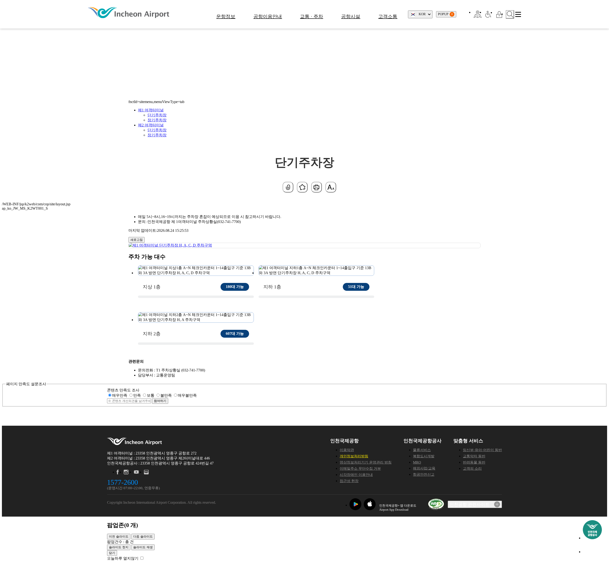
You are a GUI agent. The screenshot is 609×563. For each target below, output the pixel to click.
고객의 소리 (472, 468)
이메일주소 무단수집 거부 (360, 468)
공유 (288, 187)
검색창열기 (510, 14)
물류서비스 (422, 450)
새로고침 (136, 240)
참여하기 (160, 401)
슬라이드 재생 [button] (143, 547)
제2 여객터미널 (151, 125)
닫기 (112, 553)
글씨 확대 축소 (330, 187)
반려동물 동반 (474, 462)
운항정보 (225, 16)
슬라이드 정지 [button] (118, 547)
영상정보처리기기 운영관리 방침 (366, 462)
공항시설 (350, 16)
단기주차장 (157, 115)
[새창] (477, 14)
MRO (417, 462)
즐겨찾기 (302, 187)
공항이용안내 (267, 16)
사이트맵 (518, 14)
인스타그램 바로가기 (126, 472)
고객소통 (387, 16)
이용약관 (347, 450)
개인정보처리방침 (354, 456)
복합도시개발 (423, 456)
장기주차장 (157, 120)
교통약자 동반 (474, 456)
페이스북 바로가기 (118, 472)
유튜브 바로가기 (136, 472)
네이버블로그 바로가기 (146, 472)
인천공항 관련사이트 (469, 504)
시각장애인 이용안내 (356, 475)
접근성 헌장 (349, 481)
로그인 (499, 14)
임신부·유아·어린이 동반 (482, 450)
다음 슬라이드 (143, 536)
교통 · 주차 (311, 16)
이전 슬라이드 (118, 536)
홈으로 (140, 51)
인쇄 (316, 187)
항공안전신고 (423, 474)
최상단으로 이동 (592, 552)
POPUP (445, 14)
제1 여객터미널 (151, 110)
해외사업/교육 (424, 468)
